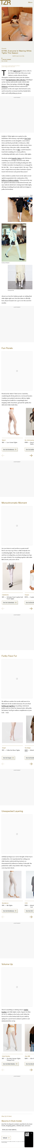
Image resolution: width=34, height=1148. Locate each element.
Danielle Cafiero (16, 158)
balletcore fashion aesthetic (10, 180)
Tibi (18, 150)
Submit (5, 1138)
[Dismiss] (31, 1133)
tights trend (16, 71)
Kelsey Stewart (7, 59)
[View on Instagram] (17, 371)
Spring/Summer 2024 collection (15, 80)
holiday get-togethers (8, 706)
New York (28, 138)
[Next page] (31, 455)
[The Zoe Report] (5, 2)
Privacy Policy (4, 1142)
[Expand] (26, 1133)
